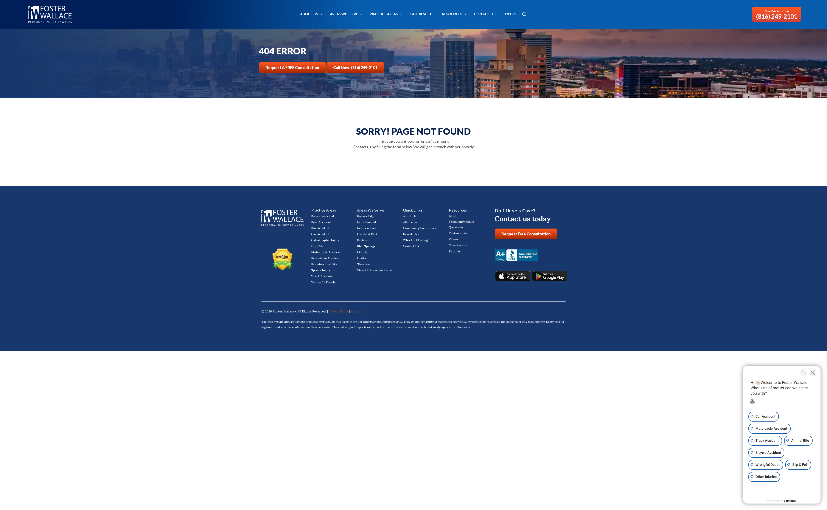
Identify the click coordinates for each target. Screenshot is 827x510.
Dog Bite (317, 246)
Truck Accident (322, 276)
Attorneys (410, 222)
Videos (454, 239)
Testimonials (458, 233)
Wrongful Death (323, 282)
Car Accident (320, 234)
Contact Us (485, 14)
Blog (452, 216)
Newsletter (411, 234)
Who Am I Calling (415, 240)
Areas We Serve (344, 14)
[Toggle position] (803, 372)
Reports (455, 251)
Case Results (422, 14)
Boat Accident (321, 222)
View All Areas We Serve (374, 270)
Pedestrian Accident (325, 258)
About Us (309, 14)
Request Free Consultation (526, 234)
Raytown (363, 240)
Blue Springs (366, 246)
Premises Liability (324, 264)
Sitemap (356, 311)
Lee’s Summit (366, 222)
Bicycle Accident (322, 216)
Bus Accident (320, 228)
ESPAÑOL (511, 14)
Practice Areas (384, 14)
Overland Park (367, 234)
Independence (367, 228)
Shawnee (363, 264)
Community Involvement (420, 228)
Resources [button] (452, 14)
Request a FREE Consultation (292, 67)
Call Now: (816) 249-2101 (355, 67)
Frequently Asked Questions (461, 224)
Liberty (362, 252)
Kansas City (365, 216)
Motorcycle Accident (326, 252)
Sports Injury (320, 270)
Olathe (362, 258)
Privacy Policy (339, 311)
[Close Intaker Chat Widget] (812, 372)
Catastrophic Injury (325, 240)
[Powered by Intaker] (790, 501)
